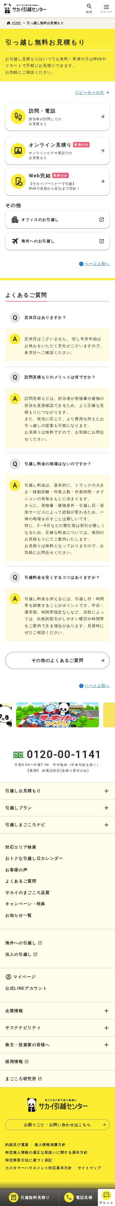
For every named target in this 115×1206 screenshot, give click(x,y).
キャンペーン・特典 (25, 903)
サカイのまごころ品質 (27, 892)
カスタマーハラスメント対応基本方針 (38, 1168)
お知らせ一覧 (18, 915)
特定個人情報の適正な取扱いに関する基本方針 (46, 1152)
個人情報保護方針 (50, 1145)
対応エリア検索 (21, 847)
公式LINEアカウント (26, 988)
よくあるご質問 (21, 881)
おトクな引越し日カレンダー (34, 858)
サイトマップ (89, 1168)
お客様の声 (16, 869)
